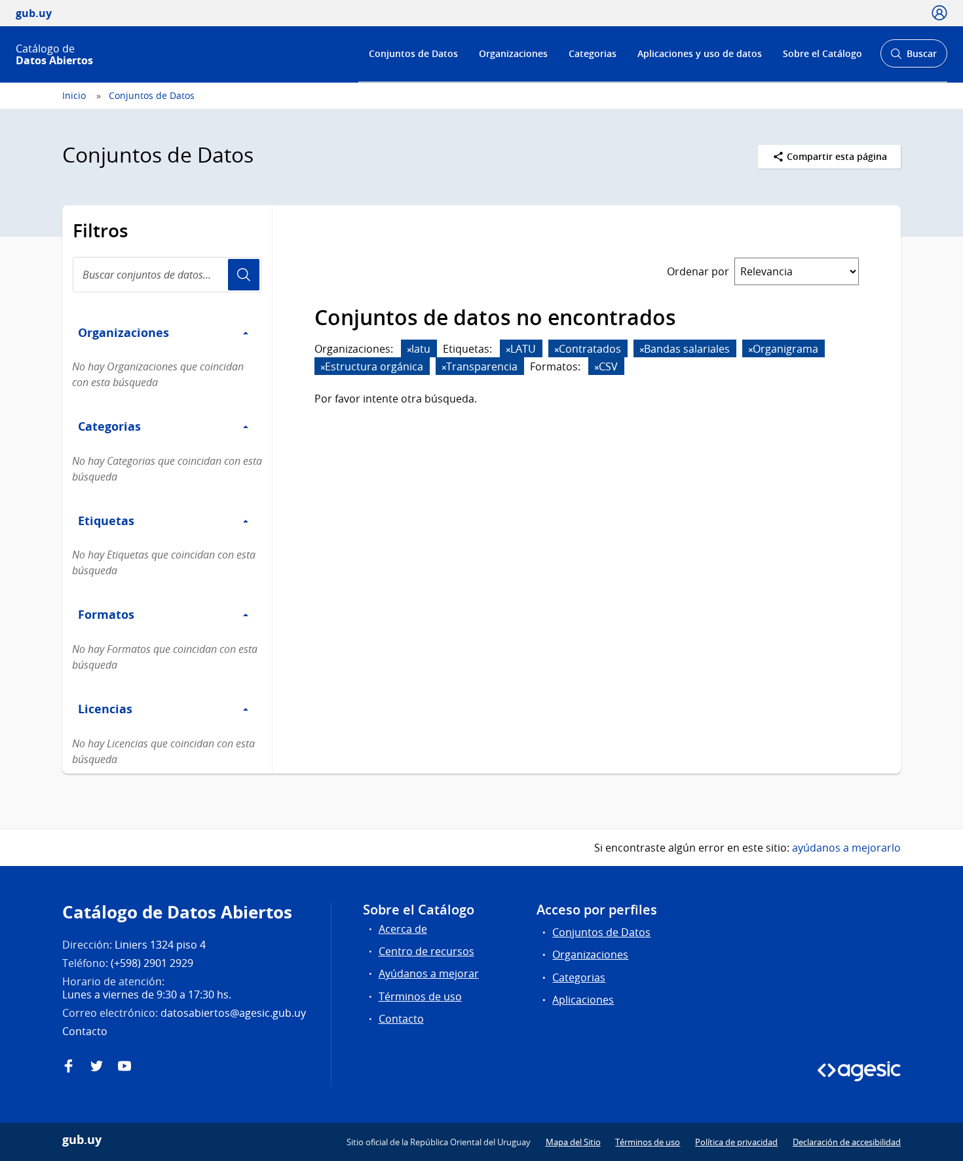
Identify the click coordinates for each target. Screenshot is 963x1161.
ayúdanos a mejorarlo (846, 847)
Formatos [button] (106, 614)
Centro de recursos (426, 951)
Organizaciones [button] (123, 332)
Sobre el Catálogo (822, 53)
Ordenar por (698, 271)
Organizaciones (513, 53)
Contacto (401, 1019)
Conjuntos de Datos (413, 53)
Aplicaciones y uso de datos (699, 53)
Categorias (592, 53)
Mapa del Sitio (573, 1142)
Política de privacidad (736, 1142)
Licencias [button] (105, 708)
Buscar (913, 57)
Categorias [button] (109, 426)
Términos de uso (420, 996)
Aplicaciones (583, 1000)
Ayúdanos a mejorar (429, 973)
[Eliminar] (409, 350)
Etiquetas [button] (106, 520)
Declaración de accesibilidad (847, 1142)
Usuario (243, 274)
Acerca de (403, 929)
